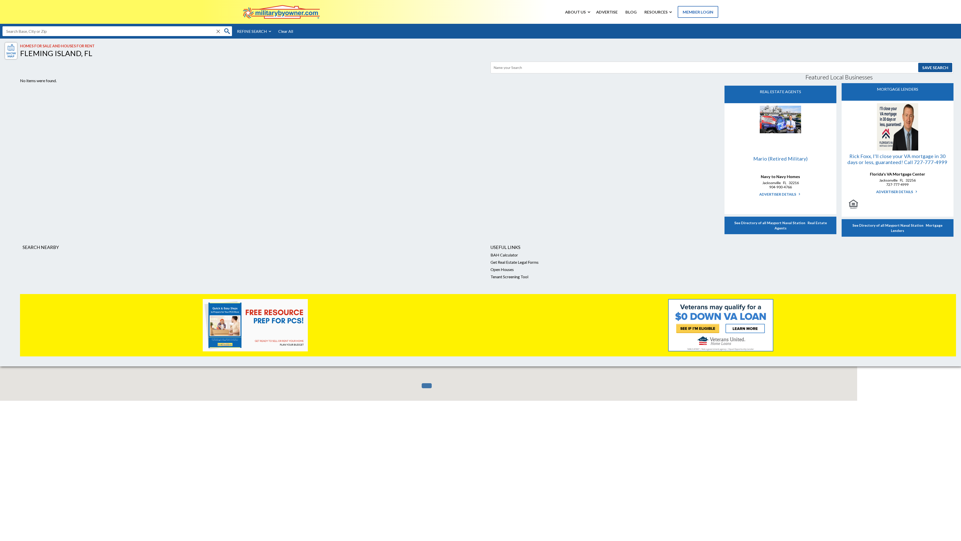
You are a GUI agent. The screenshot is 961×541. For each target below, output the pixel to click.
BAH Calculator (504, 254)
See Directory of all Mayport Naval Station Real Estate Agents (780, 225)
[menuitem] (575, 12)
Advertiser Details (778, 194)
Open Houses (502, 269)
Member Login (698, 12)
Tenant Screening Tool (509, 276)
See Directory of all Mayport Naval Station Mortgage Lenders (897, 228)
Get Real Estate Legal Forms (515, 262)
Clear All (285, 31)
